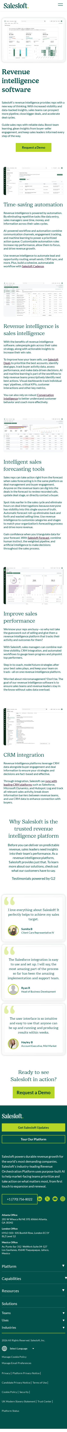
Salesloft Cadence (33, 266)
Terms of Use (40, 1382)
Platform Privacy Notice (26, 1373)
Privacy (6, 1373)
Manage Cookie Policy (14, 1356)
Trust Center (44, 1401)
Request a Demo (33, 147)
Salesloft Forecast (38, 537)
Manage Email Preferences (16, 1363)
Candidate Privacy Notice (16, 1382)
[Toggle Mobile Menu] (60, 4)
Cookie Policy (9, 1391)
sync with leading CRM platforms (30, 782)
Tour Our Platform (33, 1139)
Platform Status (10, 1410)
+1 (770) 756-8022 (19, 1199)
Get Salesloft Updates (33, 1127)
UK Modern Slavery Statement (18, 1401)
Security (24, 1391)
